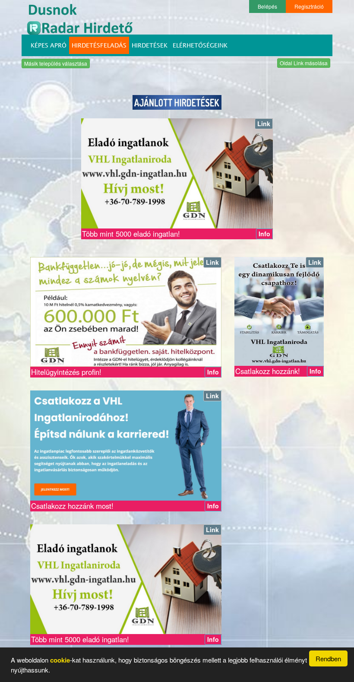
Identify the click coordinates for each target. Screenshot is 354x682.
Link (263, 123)
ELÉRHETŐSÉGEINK (200, 45)
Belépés (267, 6)
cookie (60, 660)
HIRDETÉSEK (150, 45)
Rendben (328, 658)
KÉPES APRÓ (48, 45)
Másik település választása (55, 63)
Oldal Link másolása (304, 63)
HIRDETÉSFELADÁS (99, 45)
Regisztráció (309, 6)
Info (264, 233)
